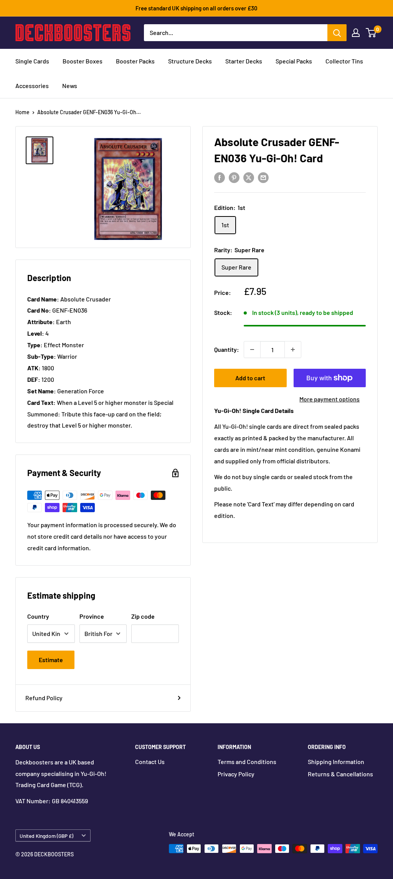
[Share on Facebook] (219, 177)
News (69, 85)
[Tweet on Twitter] (248, 177)
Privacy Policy (236, 773)
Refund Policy (44, 697)
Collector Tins (344, 61)
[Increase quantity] (293, 349)
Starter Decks (243, 61)
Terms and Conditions (247, 761)
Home (22, 112)
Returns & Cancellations (340, 773)
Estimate (51, 659)
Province (91, 616)
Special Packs (294, 61)
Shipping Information (336, 761)
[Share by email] (263, 177)
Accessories (32, 85)
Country (38, 616)
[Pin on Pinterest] (234, 177)
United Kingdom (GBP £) (46, 835)
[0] (371, 32)
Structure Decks (190, 61)
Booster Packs (135, 61)
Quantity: (226, 349)
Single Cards (32, 61)
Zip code (143, 616)
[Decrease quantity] (252, 349)
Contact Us (150, 761)
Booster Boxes (82, 61)
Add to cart (250, 377)
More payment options (329, 399)
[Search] (337, 32)
